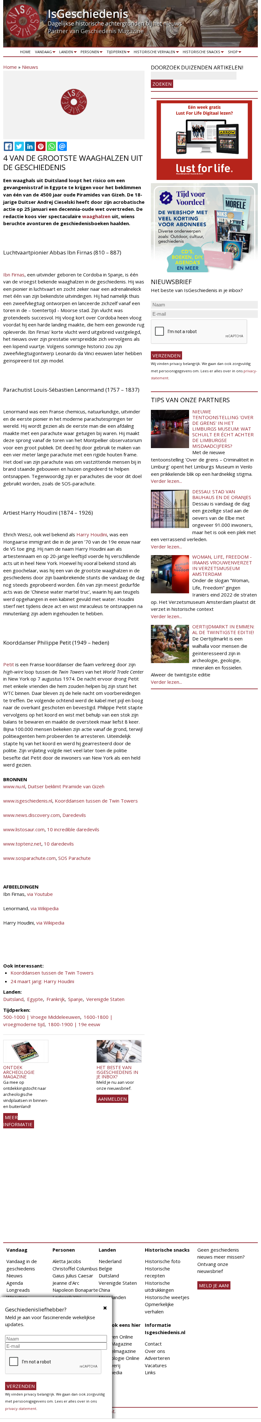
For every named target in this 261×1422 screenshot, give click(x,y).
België (105, 1268)
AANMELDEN (112, 1099)
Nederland (110, 1261)
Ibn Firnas (14, 274)
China (104, 1290)
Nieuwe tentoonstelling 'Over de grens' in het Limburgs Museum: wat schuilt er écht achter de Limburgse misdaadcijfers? (223, 428)
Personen (88, 52)
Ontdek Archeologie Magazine (18, 1072)
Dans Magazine (115, 1343)
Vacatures (156, 1365)
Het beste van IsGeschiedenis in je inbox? (117, 1072)
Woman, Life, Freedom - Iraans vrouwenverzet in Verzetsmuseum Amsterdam (222, 565)
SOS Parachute (74, 858)
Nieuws (30, 67)
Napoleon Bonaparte (75, 1290)
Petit (8, 664)
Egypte (35, 999)
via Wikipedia (45, 908)
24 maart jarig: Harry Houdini (42, 981)
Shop (232, 52)
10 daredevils (59, 843)
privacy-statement (20, 1408)
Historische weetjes (167, 1297)
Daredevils (74, 815)
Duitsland (13, 999)
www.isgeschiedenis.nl (27, 800)
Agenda (14, 1283)
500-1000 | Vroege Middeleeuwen (41, 1017)
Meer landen (112, 1297)
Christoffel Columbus (75, 1268)
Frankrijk (55, 999)
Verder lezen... (166, 481)
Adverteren (157, 1358)
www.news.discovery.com (31, 815)
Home (25, 51)
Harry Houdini (91, 534)
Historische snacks (200, 52)
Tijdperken (115, 52)
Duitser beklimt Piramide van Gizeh (66, 786)
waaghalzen (96, 216)
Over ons (155, 1351)
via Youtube (40, 894)
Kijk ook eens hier (120, 1325)
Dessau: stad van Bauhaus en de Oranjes (221, 494)
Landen (65, 52)
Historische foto (162, 1261)
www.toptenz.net (22, 843)
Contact (153, 1343)
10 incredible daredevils (73, 829)
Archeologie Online (119, 1358)
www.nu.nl (14, 786)
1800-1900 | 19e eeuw (74, 1024)
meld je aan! (214, 1285)
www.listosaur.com (24, 829)
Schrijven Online (116, 1336)
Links (150, 1372)
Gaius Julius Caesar (73, 1275)
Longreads (18, 1290)
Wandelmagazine (117, 1351)
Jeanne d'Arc (66, 1283)
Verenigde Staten (105, 999)
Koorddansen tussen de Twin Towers (96, 800)
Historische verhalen (153, 52)
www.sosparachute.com (29, 858)
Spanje (75, 999)
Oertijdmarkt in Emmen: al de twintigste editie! (223, 629)
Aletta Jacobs (67, 1261)
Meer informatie (17, 1121)
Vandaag (42, 52)
